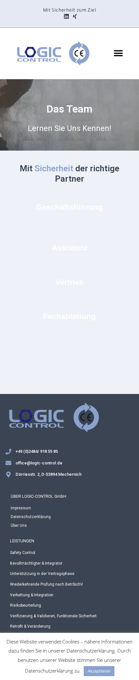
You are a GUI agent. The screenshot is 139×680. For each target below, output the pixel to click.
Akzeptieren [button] (99, 671)
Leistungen (22, 540)
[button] (118, 53)
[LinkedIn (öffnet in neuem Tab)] (66, 16)
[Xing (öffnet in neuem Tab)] (74, 16)
